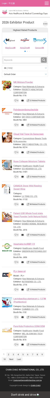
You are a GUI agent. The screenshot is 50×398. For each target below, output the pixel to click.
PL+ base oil (19, 271)
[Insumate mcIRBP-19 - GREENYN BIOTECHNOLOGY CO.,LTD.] (7, 247)
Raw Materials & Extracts (33, 86)
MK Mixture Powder (23, 82)
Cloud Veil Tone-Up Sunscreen (28, 134)
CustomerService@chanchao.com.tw (27, 380)
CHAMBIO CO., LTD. (30, 309)
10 (4, 359)
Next (11, 359)
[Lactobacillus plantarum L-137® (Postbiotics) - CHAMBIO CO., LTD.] (7, 302)
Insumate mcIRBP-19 (24, 244)
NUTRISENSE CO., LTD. (31, 281)
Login (4, 3)
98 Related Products (37, 204)
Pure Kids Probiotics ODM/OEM (29, 326)
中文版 (12, 3)
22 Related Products (37, 100)
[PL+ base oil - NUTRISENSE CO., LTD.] (7, 275)
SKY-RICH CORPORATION (33, 117)
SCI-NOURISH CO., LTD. (32, 169)
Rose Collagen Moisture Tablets (29, 161)
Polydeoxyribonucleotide (25, 109)
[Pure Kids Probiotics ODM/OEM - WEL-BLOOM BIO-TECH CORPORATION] (7, 330)
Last (19, 359)
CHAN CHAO (36, 385)
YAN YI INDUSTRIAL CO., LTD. (34, 144)
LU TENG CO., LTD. (29, 196)
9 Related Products (37, 152)
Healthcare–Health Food (33, 166)
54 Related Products (37, 125)
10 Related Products (37, 235)
